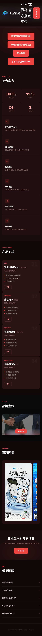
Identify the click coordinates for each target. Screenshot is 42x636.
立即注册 (36, 13)
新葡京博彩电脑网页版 (21, 36)
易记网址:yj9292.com (21, 62)
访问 (8, 351)
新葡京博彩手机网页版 (21, 45)
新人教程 (21, 53)
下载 (8, 287)
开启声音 (21, 431)
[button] (10, 518)
